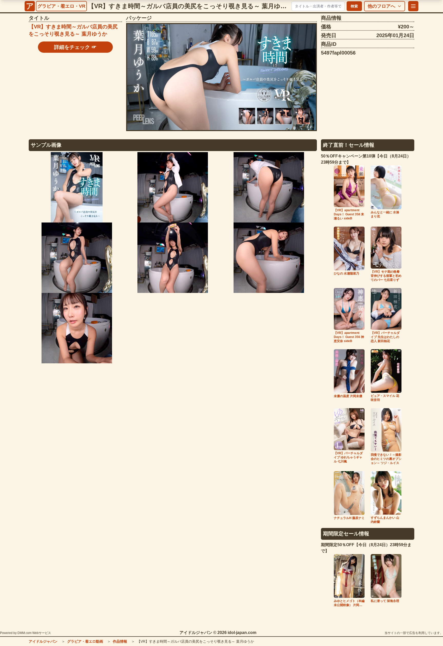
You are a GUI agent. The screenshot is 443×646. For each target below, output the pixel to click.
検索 (354, 6)
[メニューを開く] (413, 6)
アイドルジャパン (43, 641)
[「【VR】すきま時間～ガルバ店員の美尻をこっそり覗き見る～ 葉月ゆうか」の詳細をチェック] (221, 77)
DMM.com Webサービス (34, 633)
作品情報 (120, 641)
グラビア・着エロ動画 (85, 641)
